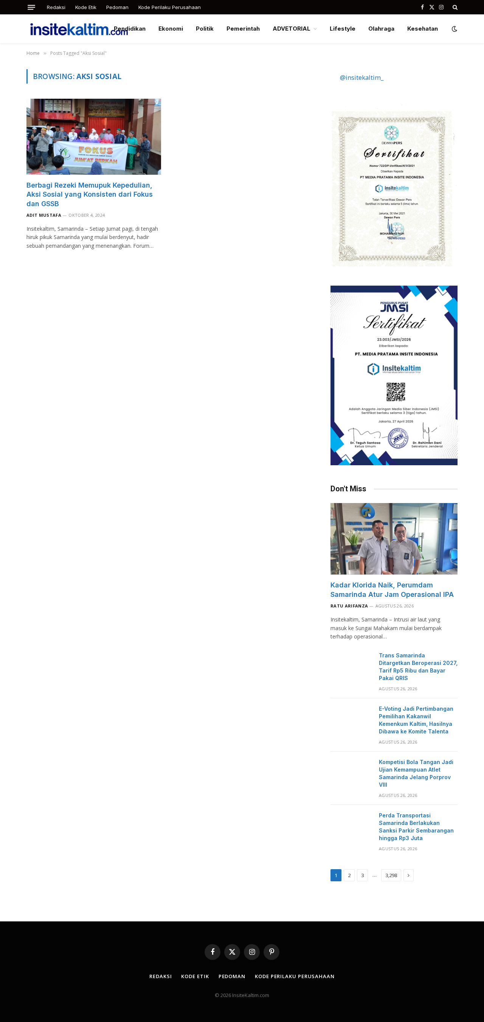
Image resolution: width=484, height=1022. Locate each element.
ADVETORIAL (291, 28)
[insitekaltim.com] (79, 28)
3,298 (391, 875)
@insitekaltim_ (361, 77)
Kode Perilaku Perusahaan (169, 7)
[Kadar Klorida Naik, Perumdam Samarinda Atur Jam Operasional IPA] (394, 539)
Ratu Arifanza (349, 606)
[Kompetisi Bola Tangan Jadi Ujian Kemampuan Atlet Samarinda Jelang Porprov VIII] (351, 772)
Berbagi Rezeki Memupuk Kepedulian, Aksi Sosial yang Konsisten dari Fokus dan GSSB (89, 194)
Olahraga (381, 28)
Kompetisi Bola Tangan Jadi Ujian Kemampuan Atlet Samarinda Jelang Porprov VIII (416, 773)
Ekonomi (170, 28)
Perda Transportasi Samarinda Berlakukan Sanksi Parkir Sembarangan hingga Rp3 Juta (416, 826)
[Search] (454, 7)
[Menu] (31, 7)
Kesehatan (422, 28)
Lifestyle (342, 28)
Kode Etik (85, 7)
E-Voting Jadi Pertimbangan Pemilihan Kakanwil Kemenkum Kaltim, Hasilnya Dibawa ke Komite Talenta (416, 720)
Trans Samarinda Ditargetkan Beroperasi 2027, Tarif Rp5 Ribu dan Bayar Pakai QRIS (418, 666)
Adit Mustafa (43, 215)
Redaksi (56, 7)
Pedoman (117, 7)
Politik (205, 28)
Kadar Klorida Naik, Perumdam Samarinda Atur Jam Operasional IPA (392, 589)
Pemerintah (243, 28)
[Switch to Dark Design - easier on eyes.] (454, 29)
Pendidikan (130, 28)
